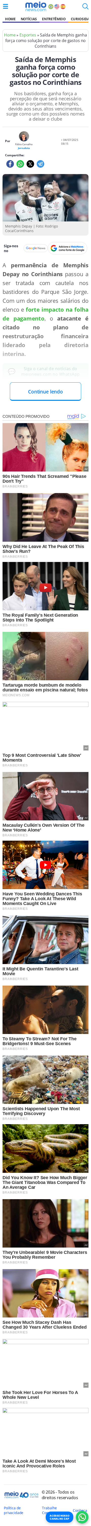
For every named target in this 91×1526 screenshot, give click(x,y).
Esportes (27, 35)
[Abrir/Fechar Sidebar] (6, 6)
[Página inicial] (36, 6)
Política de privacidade (13, 1510)
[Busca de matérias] (85, 8)
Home (10, 18)
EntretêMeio (53, 18)
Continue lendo (45, 391)
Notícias (29, 18)
